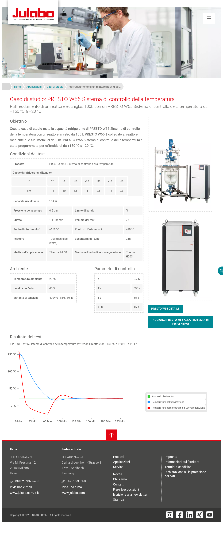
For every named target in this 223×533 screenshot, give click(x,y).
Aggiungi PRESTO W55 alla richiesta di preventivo (181, 322)
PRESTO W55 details (165, 308)
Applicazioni (121, 462)
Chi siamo (120, 479)
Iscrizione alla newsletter (130, 494)
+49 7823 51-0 (76, 481)
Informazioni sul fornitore (182, 462)
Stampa (118, 499)
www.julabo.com (73, 493)
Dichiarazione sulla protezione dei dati (185, 474)
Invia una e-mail (21, 487)
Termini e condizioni (178, 467)
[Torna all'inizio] (111, 435)
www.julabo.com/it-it (24, 493)
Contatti (118, 484)
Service (118, 467)
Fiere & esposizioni (126, 489)
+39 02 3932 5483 (26, 481)
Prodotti (118, 457)
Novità (117, 474)
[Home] (33, 12)
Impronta (171, 457)
